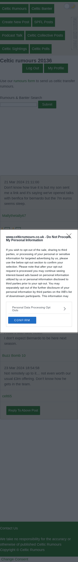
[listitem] (39, 309)
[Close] (70, 237)
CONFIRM (22, 320)
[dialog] (39, 281)
